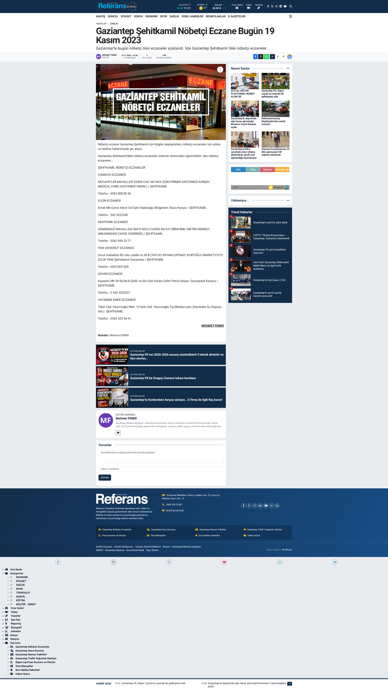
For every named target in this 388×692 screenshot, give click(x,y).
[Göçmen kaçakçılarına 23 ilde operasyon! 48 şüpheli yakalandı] (276, 139)
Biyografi (16, 627)
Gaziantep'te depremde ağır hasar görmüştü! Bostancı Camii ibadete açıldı (243, 123)
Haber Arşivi (254, 535)
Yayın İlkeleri (152, 550)
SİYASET (126, 16)
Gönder (105, 477)
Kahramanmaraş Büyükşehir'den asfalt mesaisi (273, 121)
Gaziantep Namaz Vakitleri (212, 529)
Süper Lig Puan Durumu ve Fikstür (35, 662)
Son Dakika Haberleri (209, 535)
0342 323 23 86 (173, 504)
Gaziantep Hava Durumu (163, 529)
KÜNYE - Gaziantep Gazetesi (110, 550)
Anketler (15, 631)
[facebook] (58, 562)
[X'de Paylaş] (260, 56)
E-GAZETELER (236, 16)
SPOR (163, 16)
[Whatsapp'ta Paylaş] (266, 56)
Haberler (101, 23)
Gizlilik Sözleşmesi (123, 546)
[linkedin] (335, 562)
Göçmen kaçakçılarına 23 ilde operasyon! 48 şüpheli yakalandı (275, 152)
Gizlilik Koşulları (104, 546)
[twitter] (113, 562)
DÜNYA (138, 16)
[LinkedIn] (260, 505)
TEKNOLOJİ (22, 592)
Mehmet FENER (126, 418)
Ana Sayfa (16, 569)
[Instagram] (254, 505)
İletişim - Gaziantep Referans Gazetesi (182, 546)
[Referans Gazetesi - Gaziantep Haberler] (117, 6)
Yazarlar (15, 615)
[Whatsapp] (271, 505)
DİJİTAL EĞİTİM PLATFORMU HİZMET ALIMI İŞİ (243, 93)
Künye (14, 635)
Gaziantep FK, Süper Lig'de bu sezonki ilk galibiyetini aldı (273, 93)
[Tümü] (288, 68)
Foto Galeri (17, 608)
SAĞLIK (174, 16)
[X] (249, 505)
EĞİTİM (20, 600)
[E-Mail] (118, 432)
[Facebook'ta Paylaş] (255, 56)
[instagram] (169, 562)
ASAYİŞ (100, 16)
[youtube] (224, 562)
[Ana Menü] (290, 16)
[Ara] (290, 6)
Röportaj (15, 623)
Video (14, 612)
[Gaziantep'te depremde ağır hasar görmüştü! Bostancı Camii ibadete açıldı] (245, 108)
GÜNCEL (113, 16)
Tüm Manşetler (158, 535)
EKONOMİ (151, 16)
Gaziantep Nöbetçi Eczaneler (116, 529)
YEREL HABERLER (192, 16)
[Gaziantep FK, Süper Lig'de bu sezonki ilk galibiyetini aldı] (276, 80)
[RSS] (277, 505)
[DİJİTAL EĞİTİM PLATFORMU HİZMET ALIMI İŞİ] (245, 80)
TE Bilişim (287, 549)
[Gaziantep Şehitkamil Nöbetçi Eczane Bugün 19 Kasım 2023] (161, 102)
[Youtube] (265, 505)
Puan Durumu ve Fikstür (114, 535)
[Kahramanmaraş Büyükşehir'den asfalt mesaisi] (276, 108)
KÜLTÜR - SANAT (25, 604)
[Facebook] (243, 505)
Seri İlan (15, 619)
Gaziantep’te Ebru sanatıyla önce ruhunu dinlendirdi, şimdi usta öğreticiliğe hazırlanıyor (244, 153)
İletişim (14, 638)
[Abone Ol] (289, 57)
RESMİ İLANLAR (216, 16)
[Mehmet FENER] (106, 420)
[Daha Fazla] (272, 56)
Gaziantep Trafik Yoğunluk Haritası (264, 529)
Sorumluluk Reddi (135, 550)
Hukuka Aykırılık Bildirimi (148, 546)
